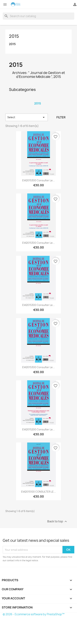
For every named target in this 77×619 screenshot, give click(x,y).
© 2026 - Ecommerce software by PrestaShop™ (33, 614)
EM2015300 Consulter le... (38, 180)
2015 (14, 36)
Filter (61, 117)
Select (26, 117)
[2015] (38, 99)
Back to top (57, 521)
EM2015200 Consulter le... (38, 429)
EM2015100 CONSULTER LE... (38, 491)
